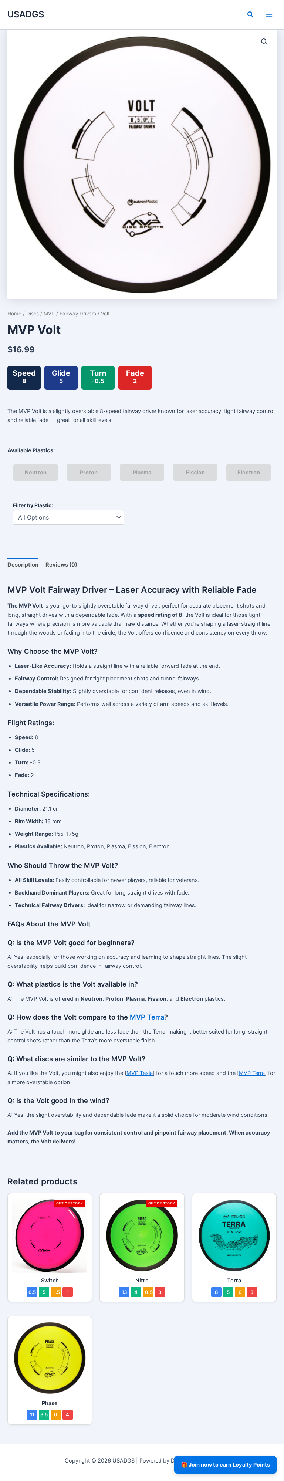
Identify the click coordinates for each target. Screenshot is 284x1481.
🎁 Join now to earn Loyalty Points (225, 1464)
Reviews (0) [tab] (61, 564)
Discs (32, 314)
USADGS (25, 14)
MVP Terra (147, 1017)
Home (14, 314)
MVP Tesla (139, 1073)
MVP (49, 314)
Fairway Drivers (78, 314)
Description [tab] (22, 564)
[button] (250, 15)
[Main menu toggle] (269, 14)
